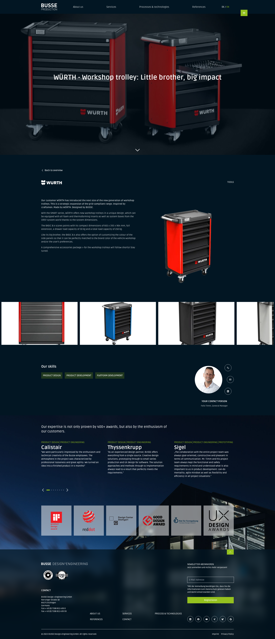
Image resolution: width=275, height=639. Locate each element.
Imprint (215, 634)
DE (223, 6)
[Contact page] (244, 13)
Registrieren (210, 600)
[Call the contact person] (228, 367)
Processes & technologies (154, 6)
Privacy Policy (227, 634)
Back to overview (54, 170)
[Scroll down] (137, 150)
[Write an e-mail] (230, 379)
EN (227, 6)
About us (78, 6)
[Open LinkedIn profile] (228, 391)
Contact (126, 619)
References (199, 6)
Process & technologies (168, 613)
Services (111, 6)
